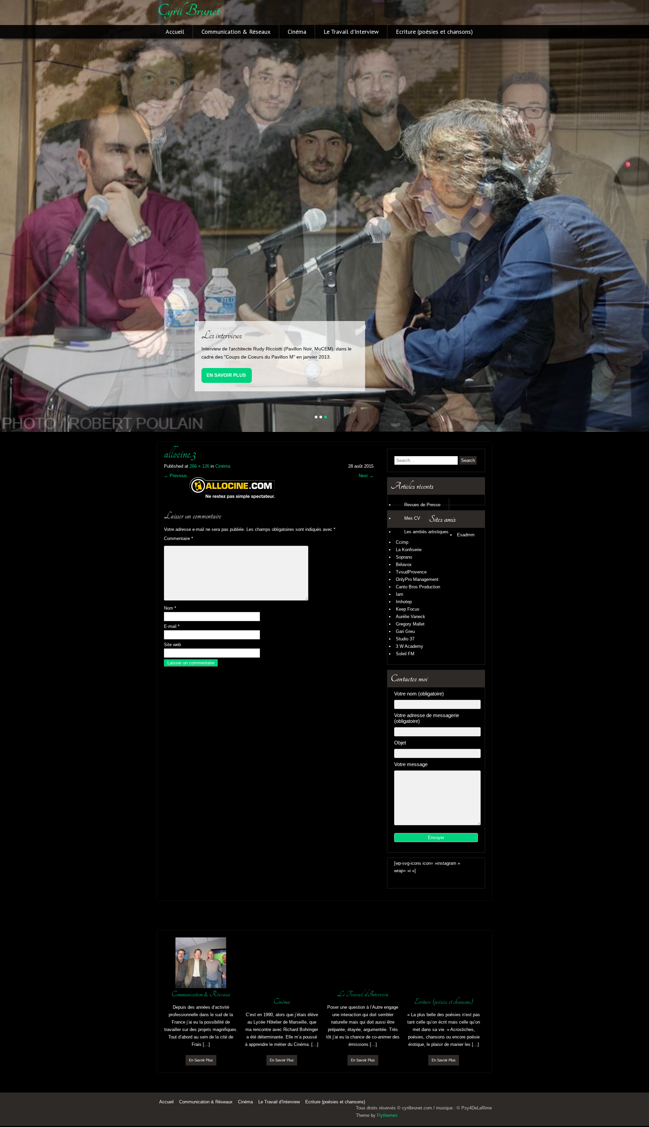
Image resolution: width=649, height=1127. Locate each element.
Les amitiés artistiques (426, 531)
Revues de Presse (422, 504)
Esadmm (466, 534)
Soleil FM (405, 653)
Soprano (404, 556)
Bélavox (404, 563)
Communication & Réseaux (235, 31)
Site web (172, 644)
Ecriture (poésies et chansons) (434, 31)
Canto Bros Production (418, 586)
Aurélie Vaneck (410, 615)
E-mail (171, 626)
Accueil (175, 31)
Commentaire (178, 537)
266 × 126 (199, 465)
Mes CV (412, 517)
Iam (399, 593)
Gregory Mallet (410, 623)
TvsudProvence (411, 571)
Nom (170, 607)
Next (366, 474)
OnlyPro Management (417, 578)
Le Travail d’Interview (351, 31)
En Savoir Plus (226, 374)
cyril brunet (188, 10)
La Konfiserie (409, 549)
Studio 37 (405, 638)
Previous (175, 474)
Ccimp (402, 541)
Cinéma (297, 31)
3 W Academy (409, 645)
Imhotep (404, 601)
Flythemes (387, 1115)
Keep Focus (407, 608)
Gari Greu (405, 630)
